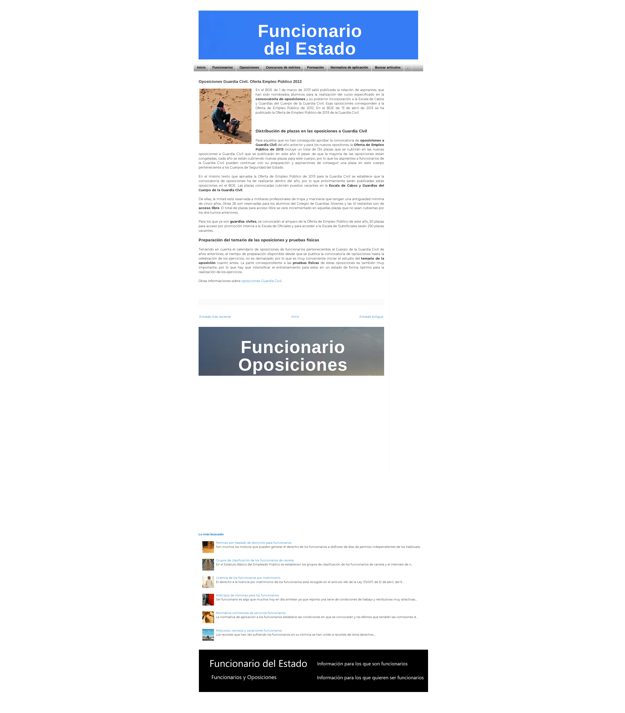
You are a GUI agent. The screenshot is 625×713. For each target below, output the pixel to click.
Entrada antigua (371, 317)
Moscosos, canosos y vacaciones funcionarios (249, 630)
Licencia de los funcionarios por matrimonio (248, 578)
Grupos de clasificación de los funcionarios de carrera (255, 560)
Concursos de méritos (283, 67)
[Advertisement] (410, 125)
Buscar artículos (388, 67)
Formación (315, 67)
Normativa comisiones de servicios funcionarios (251, 613)
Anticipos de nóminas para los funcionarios (247, 595)
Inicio (201, 67)
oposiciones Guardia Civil (261, 281)
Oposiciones (249, 67)
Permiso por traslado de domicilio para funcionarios (254, 543)
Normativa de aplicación (349, 67)
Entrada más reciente (215, 317)
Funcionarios (222, 67)
